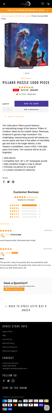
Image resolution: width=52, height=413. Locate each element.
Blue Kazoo (26, 78)
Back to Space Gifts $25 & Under (27, 308)
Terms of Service (9, 347)
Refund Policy (8, 343)
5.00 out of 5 (32, 197)
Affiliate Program (9, 351)
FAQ (4, 335)
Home (3, 16)
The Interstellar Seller (16, 397)
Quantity (5, 104)
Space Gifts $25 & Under (19, 16)
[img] (6, 231)
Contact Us (7, 339)
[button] (25, 87)
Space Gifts (7, 331)
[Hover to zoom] (26, 45)
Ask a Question (31, 109)
